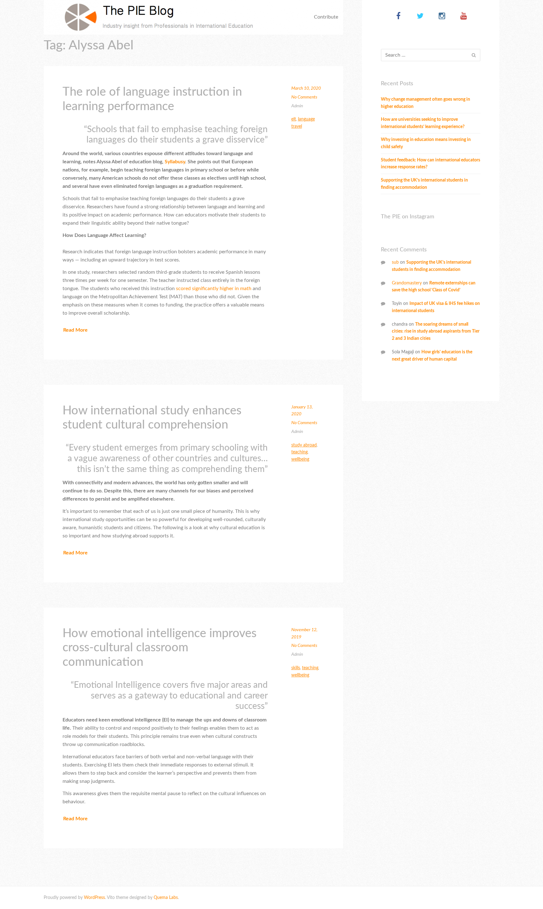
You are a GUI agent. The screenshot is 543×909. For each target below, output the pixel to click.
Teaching (299, 452)
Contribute (326, 17)
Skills (295, 668)
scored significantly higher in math (213, 288)
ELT (293, 119)
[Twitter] (420, 16)
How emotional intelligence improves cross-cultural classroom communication (159, 647)
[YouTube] (464, 16)
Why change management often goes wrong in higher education (425, 103)
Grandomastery (407, 283)
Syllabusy (175, 161)
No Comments (304, 97)
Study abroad (304, 445)
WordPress (94, 897)
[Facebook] (399, 16)
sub (395, 262)
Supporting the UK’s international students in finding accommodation (424, 184)
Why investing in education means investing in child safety (426, 143)
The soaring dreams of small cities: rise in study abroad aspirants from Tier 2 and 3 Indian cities (436, 331)
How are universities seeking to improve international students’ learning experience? (422, 123)
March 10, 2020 (306, 88)
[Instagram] (442, 16)
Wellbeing (300, 459)
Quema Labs (166, 897)
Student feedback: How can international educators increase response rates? (430, 164)
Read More (75, 330)
